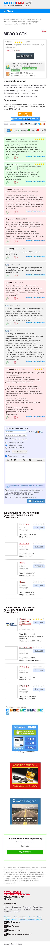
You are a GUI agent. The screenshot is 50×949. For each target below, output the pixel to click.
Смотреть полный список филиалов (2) (21, 96)
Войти (32, 432)
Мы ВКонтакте (13, 922)
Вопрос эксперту (20, 917)
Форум (39, 917)
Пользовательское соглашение (30, 919)
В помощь (8, 911)
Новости (32, 917)
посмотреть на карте (30, 68)
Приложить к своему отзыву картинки (27, 486)
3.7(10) (27, 42)
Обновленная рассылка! (25, 842)
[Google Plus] (44, 124)
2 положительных (23, 45)
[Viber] (34, 710)
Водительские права (12, 909)
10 (15, 45)
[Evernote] (21, 710)
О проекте (7, 917)
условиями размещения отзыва (25, 497)
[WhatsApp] (38, 710)
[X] (14, 710)
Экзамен (27, 907)
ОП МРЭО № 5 (25, 648)
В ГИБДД (27, 909)
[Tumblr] (28, 710)
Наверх (13, 124)
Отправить (38, 501)
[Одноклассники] (41, 124)
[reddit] (17, 710)
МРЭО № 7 (24, 524)
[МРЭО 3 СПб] (25, 56)
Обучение (37, 909)
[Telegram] (7, 713)
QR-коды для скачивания (25, 752)
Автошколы (12, 892)
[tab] (9, 130)
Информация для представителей (26, 119)
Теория (7, 907)
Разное (17, 911)
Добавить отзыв (13, 50)
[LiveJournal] (31, 710)
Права (22, 563)
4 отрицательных (36, 45)
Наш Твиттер (13, 926)
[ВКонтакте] (36, 124)
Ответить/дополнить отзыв (35, 156)
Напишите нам (14, 930)
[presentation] (9, 130)
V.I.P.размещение (26, 114)
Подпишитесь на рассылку (19, 934)
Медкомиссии (14, 896)
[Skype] (41, 710)
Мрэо (7, 898)
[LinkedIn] (24, 710)
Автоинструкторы (17, 894)
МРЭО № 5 (24, 544)
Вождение (16, 907)
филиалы (16, 70)
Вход (44, 31)
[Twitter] (39, 124)
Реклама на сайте (10, 919)
